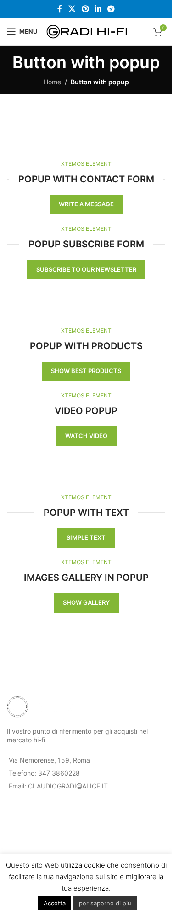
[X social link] (71, 9)
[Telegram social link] (111, 9)
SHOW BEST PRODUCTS (86, 370)
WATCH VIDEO (86, 435)
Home (52, 82)
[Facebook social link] (59, 9)
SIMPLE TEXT (86, 537)
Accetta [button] (55, 903)
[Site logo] (87, 31)
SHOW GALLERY (86, 602)
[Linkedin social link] (98, 9)
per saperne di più (105, 903)
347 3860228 (59, 773)
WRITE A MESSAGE (86, 204)
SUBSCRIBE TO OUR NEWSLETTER (86, 269)
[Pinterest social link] (85, 9)
